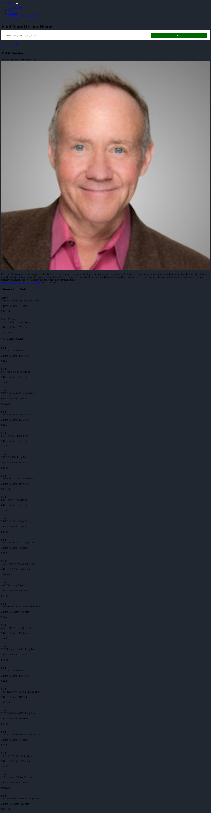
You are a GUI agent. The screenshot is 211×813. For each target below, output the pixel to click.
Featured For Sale (16, 16)
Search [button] (179, 35)
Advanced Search (10, 44)
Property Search (15, 19)
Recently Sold (32, 16)
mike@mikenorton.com (12, 282)
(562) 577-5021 (32, 282)
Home (14, 7)
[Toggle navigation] (17, 3)
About (10, 10)
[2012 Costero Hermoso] (1, 295)
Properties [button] (12, 13)
